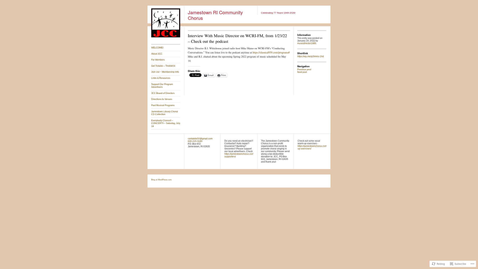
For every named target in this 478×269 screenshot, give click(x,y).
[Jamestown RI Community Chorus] (165, 36)
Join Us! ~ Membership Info (165, 72)
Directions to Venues (161, 99)
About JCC (156, 53)
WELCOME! (157, 47)
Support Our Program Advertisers (162, 86)
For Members (158, 59)
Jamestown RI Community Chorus (215, 15)
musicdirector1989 (306, 43)
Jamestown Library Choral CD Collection (164, 113)
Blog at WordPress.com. (161, 180)
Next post (302, 72)
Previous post (304, 69)
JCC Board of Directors (163, 93)
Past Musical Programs (163, 105)
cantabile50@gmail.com (200, 138)
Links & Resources (160, 78)
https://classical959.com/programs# (271, 52)
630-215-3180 (195, 141)
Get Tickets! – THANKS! (163, 66)
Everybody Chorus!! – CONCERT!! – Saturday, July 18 (165, 123)
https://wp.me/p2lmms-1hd (310, 56)
